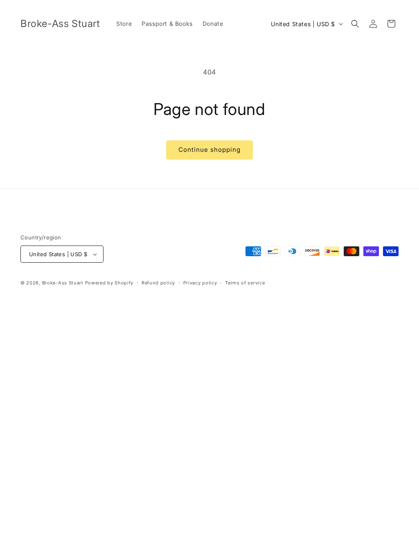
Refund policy (158, 283)
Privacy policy (200, 283)
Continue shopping (209, 149)
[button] (355, 24)
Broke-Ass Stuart (62, 283)
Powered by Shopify (109, 283)
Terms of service (245, 283)
